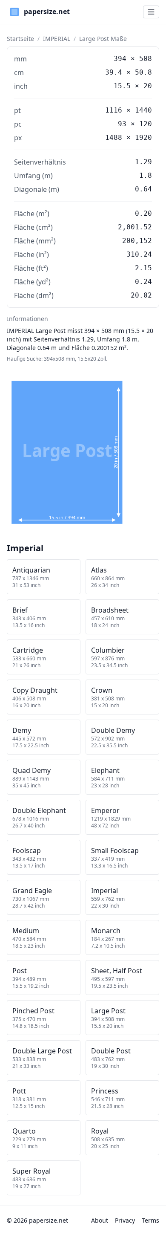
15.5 (122, 86)
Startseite (20, 39)
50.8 (143, 72)
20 (147, 86)
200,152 (137, 241)
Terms (150, 1220)
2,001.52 (135, 227)
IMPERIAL (56, 39)
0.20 (143, 213)
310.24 (139, 254)
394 (120, 59)
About (99, 1220)
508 (145, 59)
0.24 (143, 282)
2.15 (143, 268)
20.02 (141, 295)
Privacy (125, 1220)
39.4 (113, 72)
